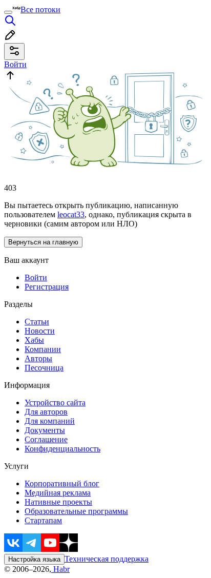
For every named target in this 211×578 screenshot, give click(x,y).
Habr (60, 569)
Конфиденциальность (62, 448)
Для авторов (46, 411)
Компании (43, 349)
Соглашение (46, 439)
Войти (36, 277)
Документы (45, 430)
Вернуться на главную (43, 242)
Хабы (34, 340)
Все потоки (40, 9)
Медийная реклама (58, 492)
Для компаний (50, 421)
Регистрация (47, 286)
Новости (40, 330)
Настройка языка (34, 559)
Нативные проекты (58, 502)
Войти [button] (15, 64)
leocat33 (71, 214)
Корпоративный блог (62, 483)
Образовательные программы (76, 511)
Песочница (44, 367)
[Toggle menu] (8, 12)
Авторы (38, 358)
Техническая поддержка (107, 558)
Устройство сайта (55, 402)
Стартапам (43, 520)
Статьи (37, 321)
